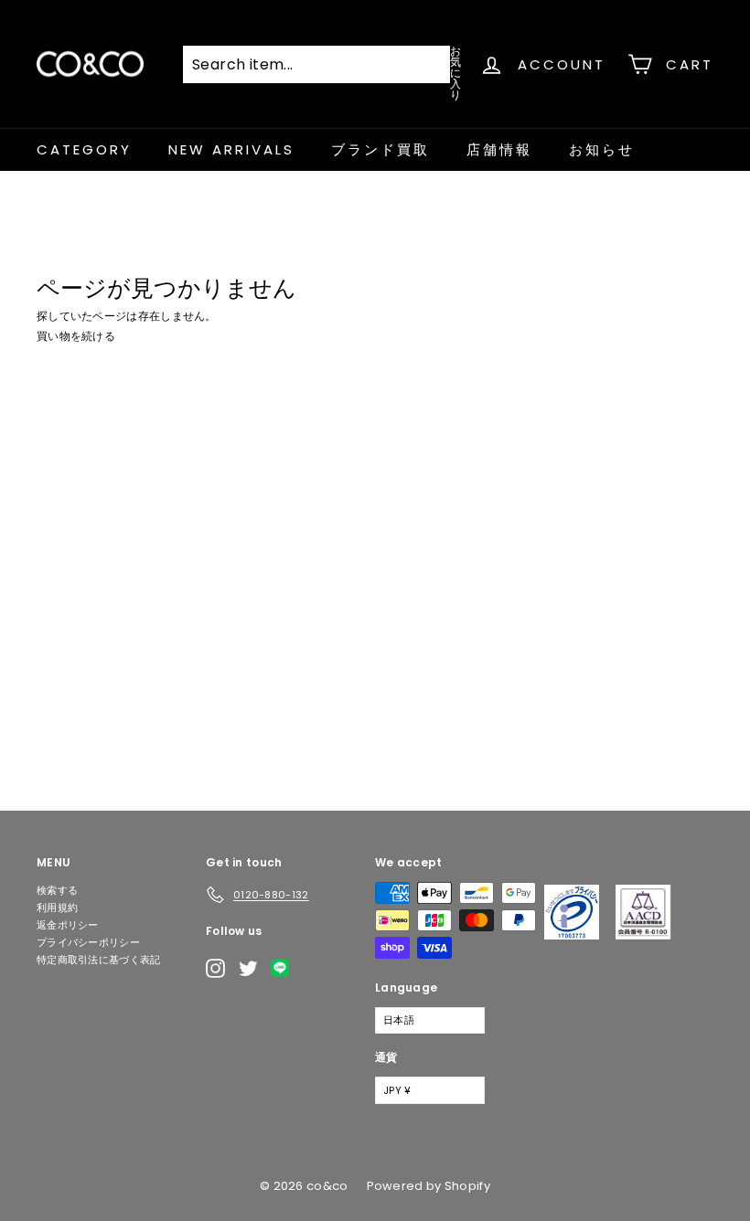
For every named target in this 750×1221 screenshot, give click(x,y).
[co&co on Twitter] (248, 968)
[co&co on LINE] (284, 967)
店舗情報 (499, 149)
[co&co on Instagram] (215, 968)
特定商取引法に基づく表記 (99, 959)
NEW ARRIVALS (231, 149)
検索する (57, 890)
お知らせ (602, 149)
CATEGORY (84, 149)
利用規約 (57, 907)
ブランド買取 (380, 149)
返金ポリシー (68, 925)
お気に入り (455, 72)
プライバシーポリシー (88, 942)
